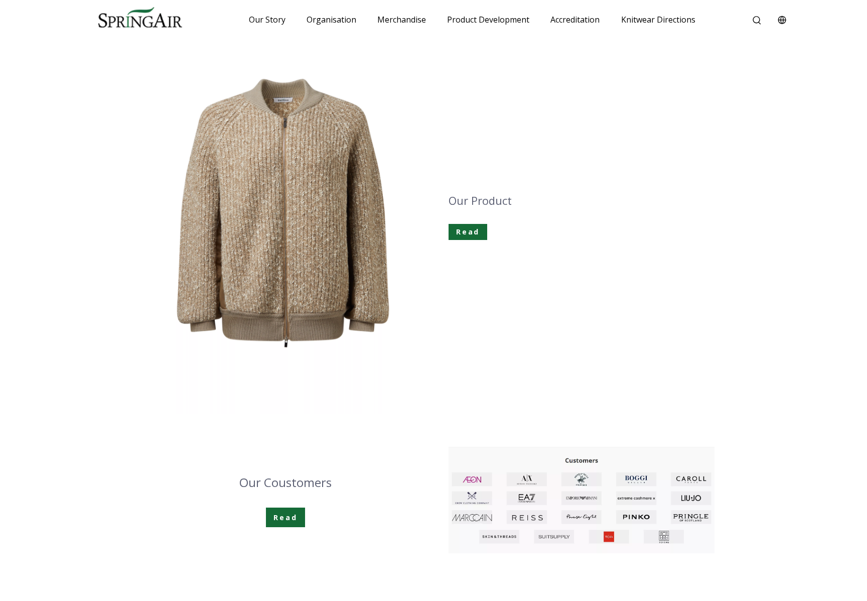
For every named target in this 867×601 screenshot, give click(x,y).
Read (468, 231)
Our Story (267, 19)
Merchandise (401, 19)
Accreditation (575, 19)
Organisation (331, 19)
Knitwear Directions (658, 19)
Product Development (488, 19)
